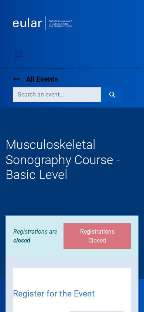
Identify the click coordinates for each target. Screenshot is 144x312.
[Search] (112, 94)
